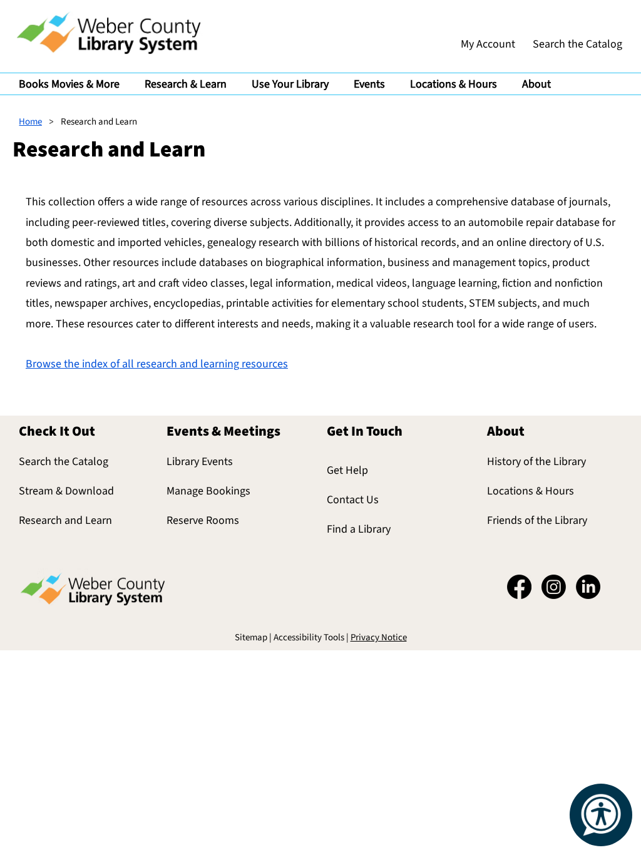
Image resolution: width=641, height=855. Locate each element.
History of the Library (536, 461)
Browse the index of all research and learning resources (157, 364)
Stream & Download (66, 491)
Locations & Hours (530, 491)
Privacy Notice (379, 637)
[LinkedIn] (588, 587)
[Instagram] (553, 587)
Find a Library (359, 529)
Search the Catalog (63, 461)
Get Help (347, 470)
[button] (69, 84)
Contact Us (353, 500)
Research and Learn (65, 520)
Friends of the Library (537, 520)
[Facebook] (519, 587)
